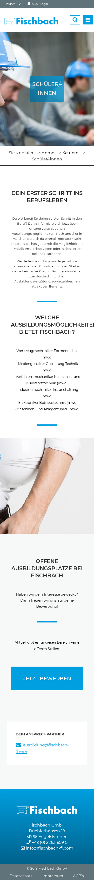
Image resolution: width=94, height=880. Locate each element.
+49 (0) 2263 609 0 (49, 842)
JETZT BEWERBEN (47, 678)
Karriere (70, 152)
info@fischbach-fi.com (49, 848)
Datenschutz (21, 876)
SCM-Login (39, 4)
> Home (46, 152)
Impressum (52, 876)
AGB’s (78, 876)
